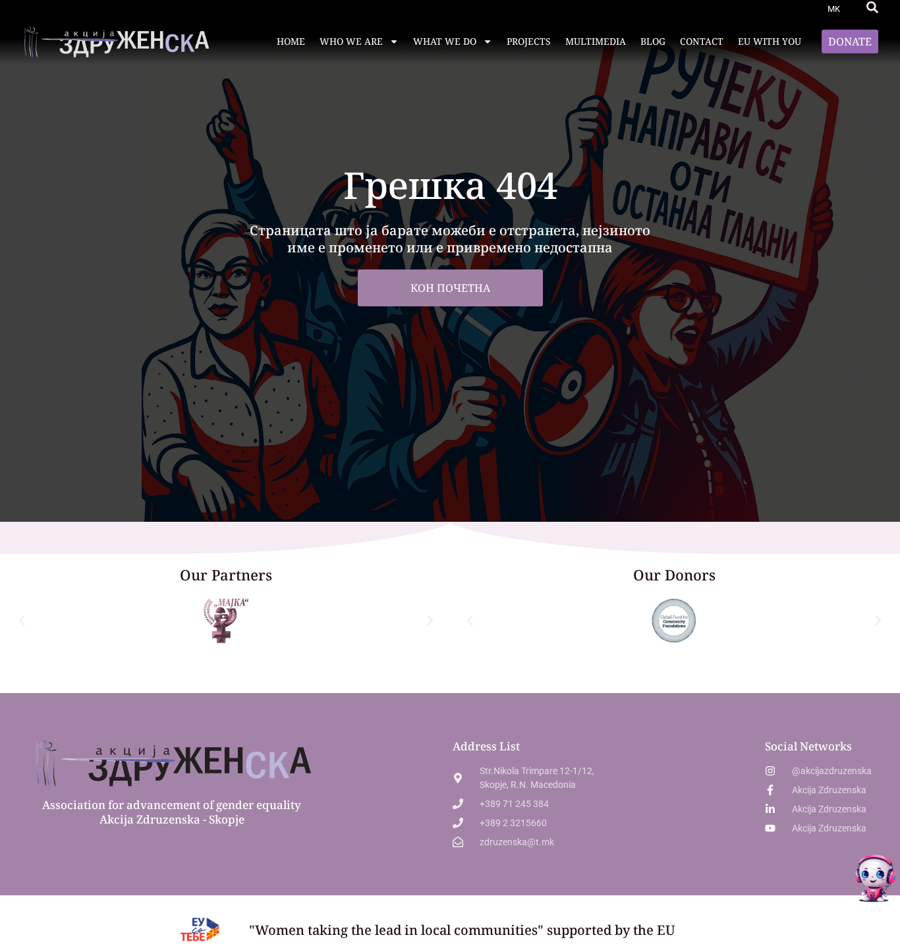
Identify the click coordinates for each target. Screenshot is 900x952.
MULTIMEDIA (595, 41)
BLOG (652, 41)
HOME (291, 41)
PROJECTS (529, 41)
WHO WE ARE (351, 41)
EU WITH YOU (769, 41)
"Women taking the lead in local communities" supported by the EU (462, 930)
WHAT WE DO (444, 41)
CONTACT (701, 41)
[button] (872, 7)
